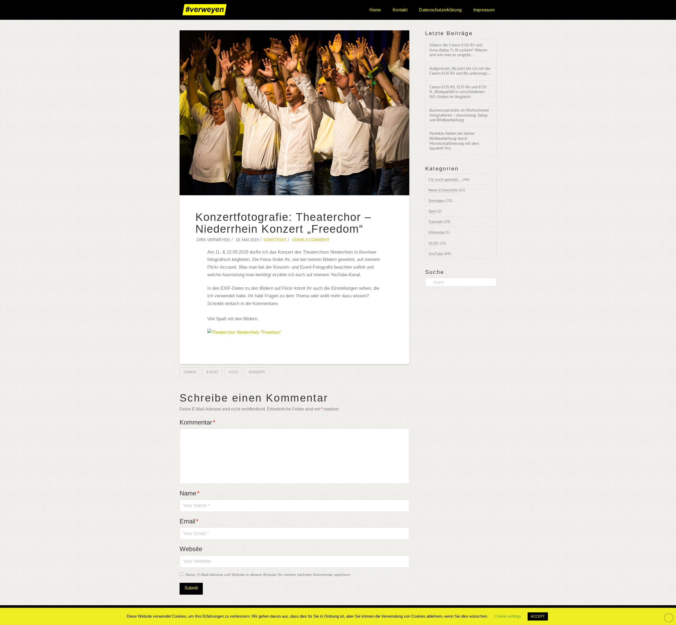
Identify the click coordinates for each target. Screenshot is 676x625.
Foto (233, 372)
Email (189, 521)
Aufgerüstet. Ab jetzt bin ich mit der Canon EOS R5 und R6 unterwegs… (460, 71)
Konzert (257, 372)
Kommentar (197, 422)
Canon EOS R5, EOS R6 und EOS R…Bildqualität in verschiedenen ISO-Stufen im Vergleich (457, 92)
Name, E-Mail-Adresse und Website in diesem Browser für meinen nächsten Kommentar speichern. (268, 574)
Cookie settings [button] (507, 616)
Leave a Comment (310, 240)
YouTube (435, 253)
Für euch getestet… (445, 179)
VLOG (433, 243)
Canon (190, 372)
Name (189, 493)
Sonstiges (275, 240)
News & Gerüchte (443, 190)
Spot (432, 211)
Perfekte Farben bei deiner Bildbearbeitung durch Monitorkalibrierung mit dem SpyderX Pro (454, 141)
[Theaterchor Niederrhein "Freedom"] (244, 332)
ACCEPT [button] (538, 616)
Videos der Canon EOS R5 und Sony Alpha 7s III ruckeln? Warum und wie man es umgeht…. (458, 50)
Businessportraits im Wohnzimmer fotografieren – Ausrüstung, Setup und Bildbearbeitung (459, 115)
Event (212, 372)
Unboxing (436, 232)
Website (191, 548)
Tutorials (435, 222)
